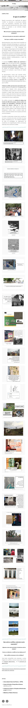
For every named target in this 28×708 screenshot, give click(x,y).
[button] (14, 137)
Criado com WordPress (7, 704)
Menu (14, 3)
